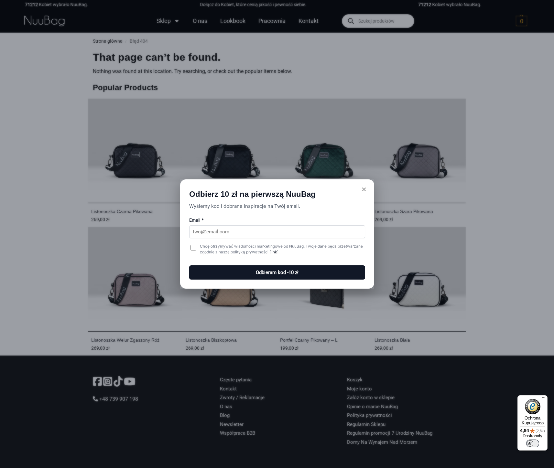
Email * (196, 220)
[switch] (532, 443)
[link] (273, 252)
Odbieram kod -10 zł (277, 272)
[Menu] (544, 399)
